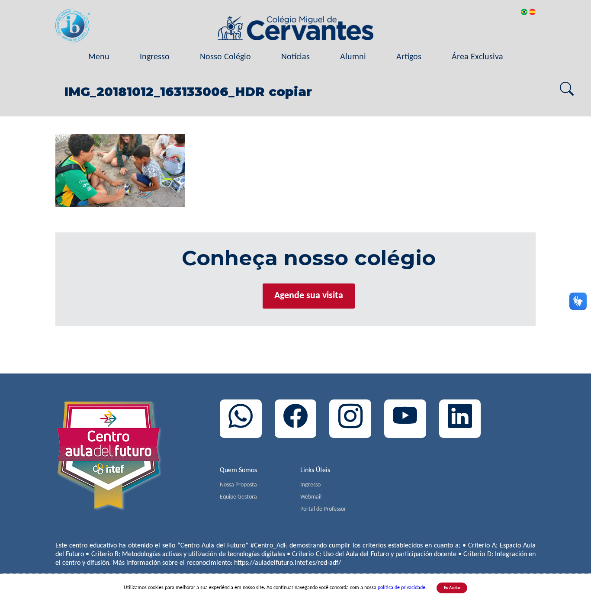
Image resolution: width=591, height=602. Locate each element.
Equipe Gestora (238, 497)
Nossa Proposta (238, 485)
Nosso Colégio (225, 57)
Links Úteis (315, 470)
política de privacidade (401, 587)
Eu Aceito (452, 588)
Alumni (353, 57)
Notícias (295, 57)
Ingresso (155, 57)
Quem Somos (238, 470)
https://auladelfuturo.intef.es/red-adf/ (287, 563)
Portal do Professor (323, 509)
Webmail (310, 497)
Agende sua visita (308, 296)
